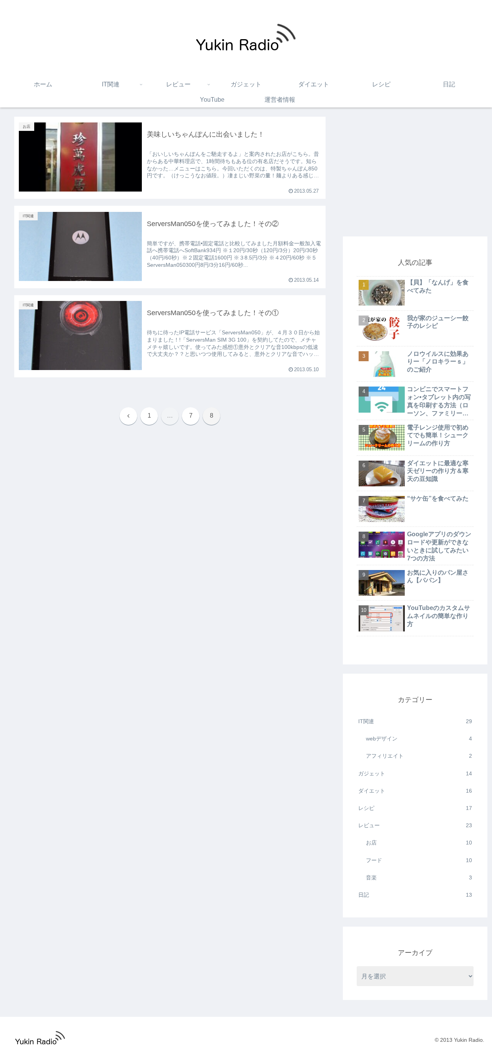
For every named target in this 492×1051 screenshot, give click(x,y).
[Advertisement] (415, 170)
